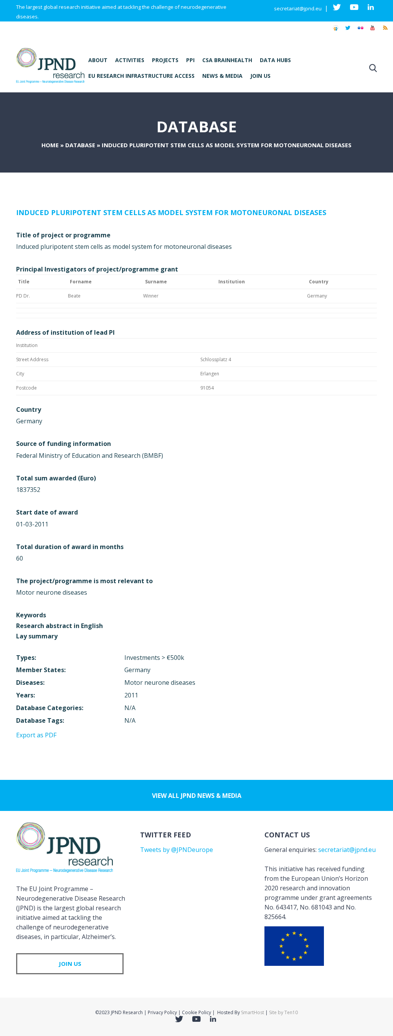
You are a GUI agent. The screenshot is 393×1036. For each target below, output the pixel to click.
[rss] (385, 31)
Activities (129, 60)
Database (80, 145)
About (97, 60)
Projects (165, 60)
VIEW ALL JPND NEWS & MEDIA (196, 795)
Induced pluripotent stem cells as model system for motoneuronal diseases (171, 212)
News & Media (222, 75)
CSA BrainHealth (227, 60)
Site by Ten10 (283, 1012)
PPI (190, 60)
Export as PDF (36, 735)
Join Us (260, 75)
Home (50, 145)
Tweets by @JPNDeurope (176, 849)
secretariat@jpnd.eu (298, 8)
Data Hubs (275, 60)
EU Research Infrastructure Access (141, 75)
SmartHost (252, 1012)
